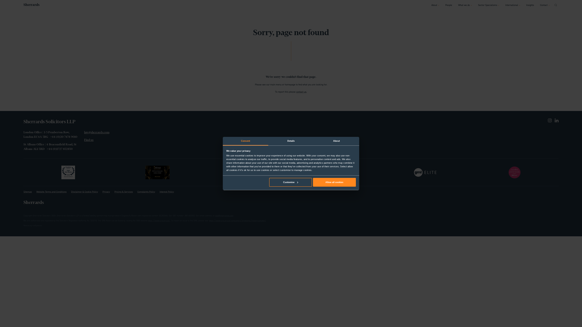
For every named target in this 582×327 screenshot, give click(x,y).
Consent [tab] (245, 141)
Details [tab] (291, 141)
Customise (288, 182)
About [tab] (336, 141)
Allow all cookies (334, 182)
